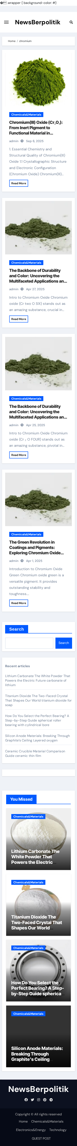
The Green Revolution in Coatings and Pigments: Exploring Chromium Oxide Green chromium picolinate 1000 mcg (35, 553)
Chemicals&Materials (26, 114)
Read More (18, 183)
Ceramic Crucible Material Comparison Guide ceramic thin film (35, 753)
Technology (58, 1130)
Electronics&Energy (31, 1130)
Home (23, 1121)
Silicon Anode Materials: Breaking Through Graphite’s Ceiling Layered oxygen (37, 738)
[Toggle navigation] (6, 22)
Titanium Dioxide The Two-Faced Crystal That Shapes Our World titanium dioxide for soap (38, 700)
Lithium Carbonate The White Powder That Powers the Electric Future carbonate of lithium (37, 680)
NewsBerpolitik (37, 22)
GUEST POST (41, 1138)
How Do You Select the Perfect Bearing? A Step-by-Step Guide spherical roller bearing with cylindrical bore (37, 720)
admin (13, 141)
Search (16, 629)
